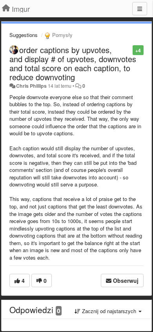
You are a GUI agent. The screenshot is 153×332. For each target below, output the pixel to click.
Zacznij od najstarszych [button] (109, 311)
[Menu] (139, 8)
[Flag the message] (128, 49)
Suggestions (23, 35)
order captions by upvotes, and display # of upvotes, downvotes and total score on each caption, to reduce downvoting (72, 63)
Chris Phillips (31, 85)
